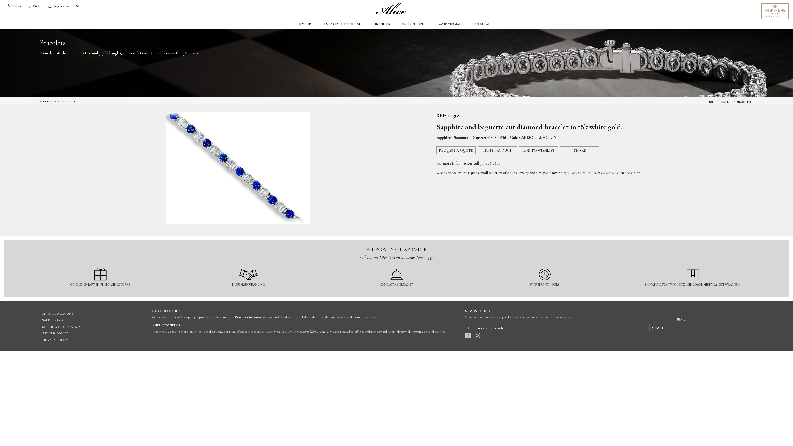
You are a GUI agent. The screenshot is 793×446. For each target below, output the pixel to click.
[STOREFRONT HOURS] (545, 266)
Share (580, 150)
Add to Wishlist (538, 150)
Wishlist (37, 6)
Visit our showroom (248, 317)
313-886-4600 (490, 163)
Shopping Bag (60, 6)
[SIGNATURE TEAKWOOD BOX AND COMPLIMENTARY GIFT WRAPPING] (693, 266)
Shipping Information (61, 327)
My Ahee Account (58, 314)
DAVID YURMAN (450, 24)
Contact (16, 6)
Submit (658, 328)
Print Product (497, 150)
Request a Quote (456, 150)
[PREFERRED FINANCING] (249, 266)
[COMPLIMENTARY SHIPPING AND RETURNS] (100, 266)
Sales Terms (52, 320)
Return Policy (55, 333)
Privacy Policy (55, 340)
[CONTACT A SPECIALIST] (397, 266)
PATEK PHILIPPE (413, 24)
